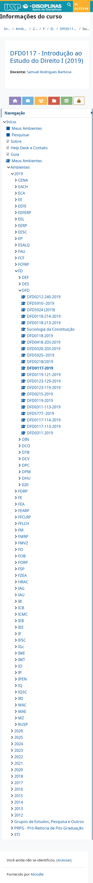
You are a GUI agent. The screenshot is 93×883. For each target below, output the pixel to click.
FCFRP (23, 264)
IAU (21, 594)
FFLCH (23, 523)
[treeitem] (46, 478)
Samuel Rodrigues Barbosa (49, 71)
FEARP (23, 510)
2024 (18, 743)
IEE (21, 627)
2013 (18, 808)
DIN (25, 439)
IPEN (22, 679)
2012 (18, 815)
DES (25, 283)
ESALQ (24, 245)
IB (20, 601)
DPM (26, 471)
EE (20, 199)
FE (20, 497)
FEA (21, 504)
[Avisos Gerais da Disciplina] (28, 101)
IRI (20, 698)
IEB (21, 620)
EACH (23, 186)
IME (21, 653)
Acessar (81, 8)
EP (20, 238)
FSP (21, 569)
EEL (21, 219)
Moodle (37, 874)
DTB (25, 452)
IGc (21, 646)
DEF (25, 277)
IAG (21, 588)
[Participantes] (41, 101)
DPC (26, 465)
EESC (22, 232)
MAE (22, 711)
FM (21, 530)
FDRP (23, 491)
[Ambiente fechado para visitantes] (79, 101)
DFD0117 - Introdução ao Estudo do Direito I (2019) (46, 57)
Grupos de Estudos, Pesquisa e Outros (49, 821)
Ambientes (21, 28)
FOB (22, 556)
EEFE (22, 206)
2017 (18, 782)
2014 (18, 802)
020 (25, 484)
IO (20, 666)
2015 (18, 795)
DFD (53, 28)
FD (44, 28)
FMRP (23, 536)
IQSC (22, 692)
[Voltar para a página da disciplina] (15, 101)
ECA (21, 193)
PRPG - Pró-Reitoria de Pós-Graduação (48, 828)
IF (19, 633)
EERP (22, 225)
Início (7, 28)
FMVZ (23, 543)
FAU (21, 251)
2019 (35, 28)
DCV (26, 458)
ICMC (23, 614)
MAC (22, 705)
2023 (18, 750)
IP (20, 672)
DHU (26, 478)
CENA (23, 180)
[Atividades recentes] (54, 101)
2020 (18, 769)
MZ (21, 718)
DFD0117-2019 (68, 28)
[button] (69, 6)
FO (20, 549)
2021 (18, 763)
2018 (18, 776)
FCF (21, 258)
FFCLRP (24, 517)
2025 (18, 737)
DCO (26, 445)
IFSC (22, 640)
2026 (18, 731)
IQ (20, 685)
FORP (23, 562)
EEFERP (24, 212)
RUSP (23, 724)
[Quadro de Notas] (66, 101)
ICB (21, 607)
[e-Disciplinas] (33, 6)
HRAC (23, 582)
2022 (18, 756)
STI (17, 834)
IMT (21, 659)
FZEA (22, 575)
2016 (18, 789)
